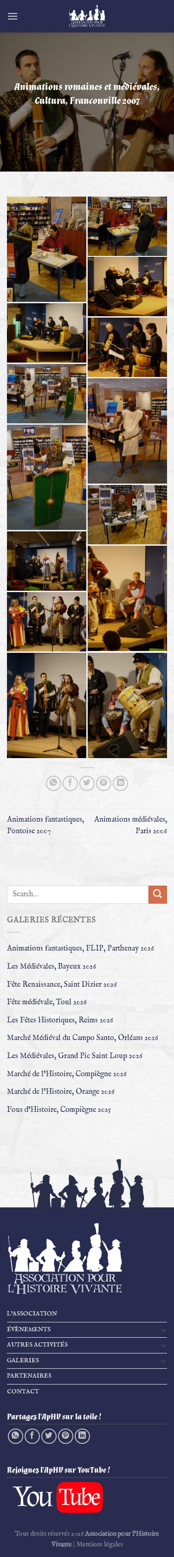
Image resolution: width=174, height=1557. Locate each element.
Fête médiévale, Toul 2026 (47, 1002)
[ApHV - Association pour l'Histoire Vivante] (87, 16)
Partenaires (29, 1376)
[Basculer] (163, 1329)
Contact (23, 1392)
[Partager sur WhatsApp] (53, 783)
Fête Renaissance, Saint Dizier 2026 (62, 984)
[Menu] (12, 16)
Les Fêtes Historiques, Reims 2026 (60, 1020)
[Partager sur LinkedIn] (120, 783)
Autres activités (37, 1345)
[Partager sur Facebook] (70, 783)
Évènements (29, 1330)
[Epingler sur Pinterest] (103, 783)
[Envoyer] (157, 895)
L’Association (32, 1314)
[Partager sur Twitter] (87, 783)
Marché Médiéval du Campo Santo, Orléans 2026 (82, 1038)
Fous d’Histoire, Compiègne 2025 (59, 1110)
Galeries (23, 1361)
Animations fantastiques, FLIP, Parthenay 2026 (80, 948)
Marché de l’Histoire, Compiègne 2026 (67, 1074)
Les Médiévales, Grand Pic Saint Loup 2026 (74, 1056)
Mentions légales (100, 1544)
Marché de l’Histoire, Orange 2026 (61, 1092)
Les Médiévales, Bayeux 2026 (51, 966)
